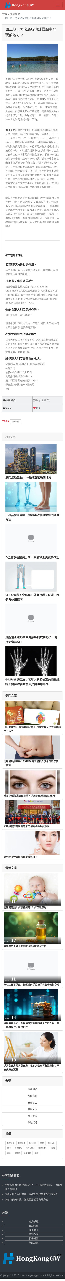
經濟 (53, 1148)
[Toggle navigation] (58, 5)
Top (57, 1255)
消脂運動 (27, 1153)
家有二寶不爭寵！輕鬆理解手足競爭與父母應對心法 (31, 984)
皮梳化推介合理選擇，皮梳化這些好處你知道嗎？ (31, 1194)
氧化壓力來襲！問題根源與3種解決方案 (25, 946)
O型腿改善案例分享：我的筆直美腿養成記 (32, 557)
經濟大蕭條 (30, 1148)
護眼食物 (51, 1143)
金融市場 (32, 1096)
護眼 (42, 1143)
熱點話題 (32, 1122)
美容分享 (32, 1109)
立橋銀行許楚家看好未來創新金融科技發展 (27, 826)
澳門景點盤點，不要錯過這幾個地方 (28, 477)
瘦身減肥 (15, 14)
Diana (8, 408)
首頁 (4, 14)
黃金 (9, 1153)
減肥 (36, 1153)
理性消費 (32, 1143)
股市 (9, 1148)
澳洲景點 (42, 99)
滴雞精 (17, 1153)
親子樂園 (32, 1116)
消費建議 (21, 1143)
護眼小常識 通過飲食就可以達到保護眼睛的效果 (29, 795)
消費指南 (10, 1143)
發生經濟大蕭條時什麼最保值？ (20, 857)
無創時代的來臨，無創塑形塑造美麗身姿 (26, 1199)
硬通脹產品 (42, 1148)
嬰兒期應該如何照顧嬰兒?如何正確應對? (26, 907)
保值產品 (18, 1148)
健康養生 (32, 1102)
